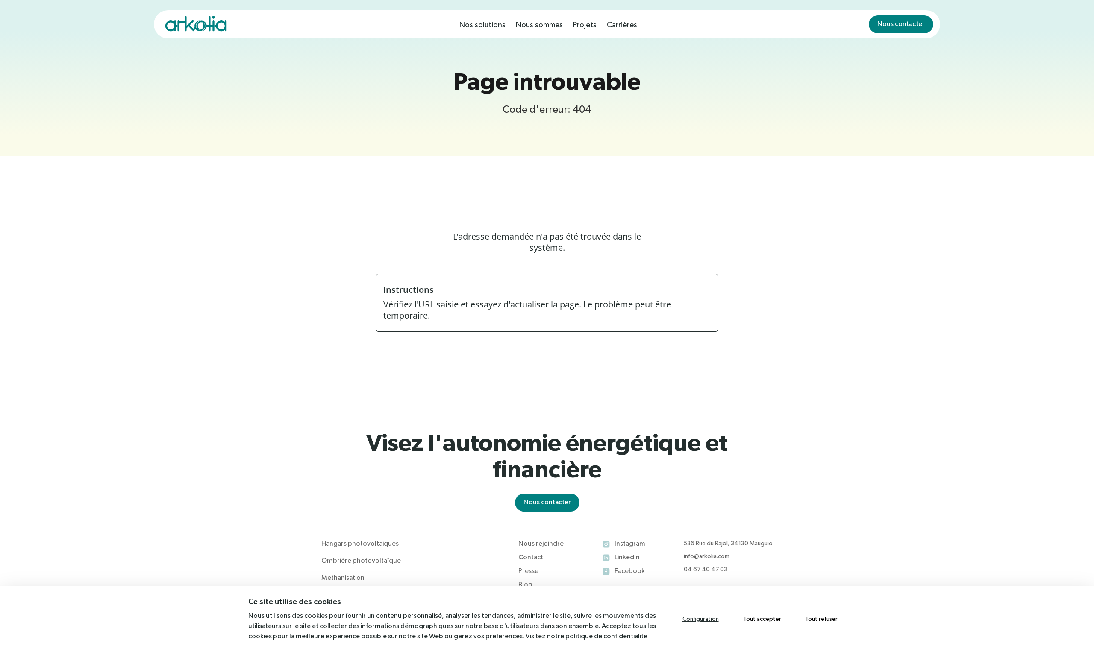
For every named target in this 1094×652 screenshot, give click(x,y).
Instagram (630, 544)
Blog (525, 585)
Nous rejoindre (541, 544)
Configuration (700, 619)
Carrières (622, 25)
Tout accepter (762, 619)
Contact (530, 557)
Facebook (630, 571)
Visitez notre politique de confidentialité (586, 636)
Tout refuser (821, 619)
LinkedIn (627, 557)
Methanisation (343, 578)
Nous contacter (901, 24)
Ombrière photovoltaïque (361, 561)
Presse (528, 571)
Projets (585, 25)
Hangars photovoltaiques (360, 544)
